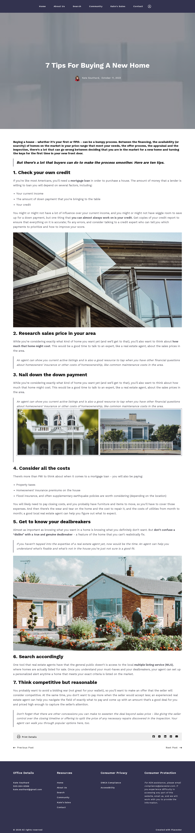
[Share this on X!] (159, 736)
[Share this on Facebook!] (153, 736)
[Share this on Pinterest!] (171, 736)
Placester (176, 829)
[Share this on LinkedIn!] (165, 736)
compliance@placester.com (159, 786)
